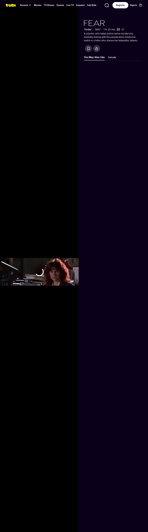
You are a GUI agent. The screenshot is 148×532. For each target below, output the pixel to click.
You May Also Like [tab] (94, 57)
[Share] (96, 48)
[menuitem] (26, 5)
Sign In (133, 5)
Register (120, 5)
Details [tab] (112, 57)
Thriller (88, 29)
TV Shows (49, 5)
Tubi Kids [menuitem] (91, 5)
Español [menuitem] (80, 5)
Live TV (70, 5)
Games (60, 5)
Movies (37, 5)
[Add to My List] (88, 48)
